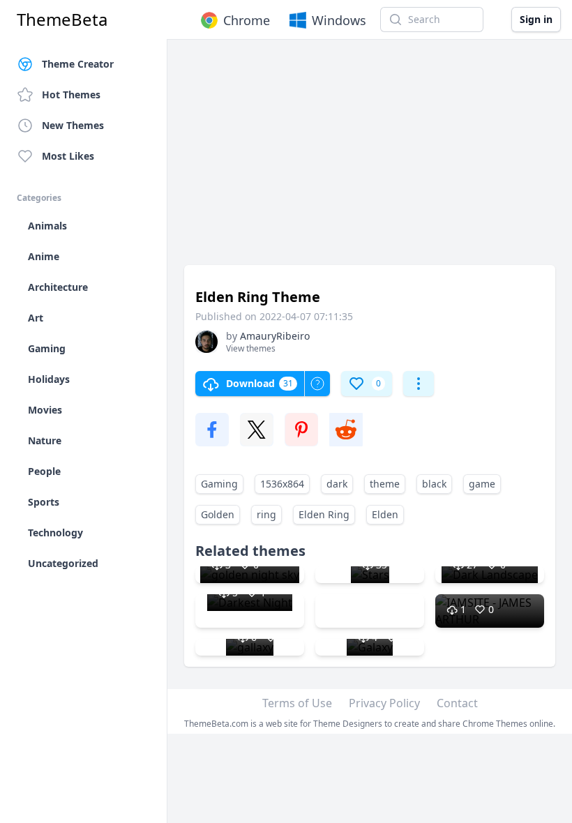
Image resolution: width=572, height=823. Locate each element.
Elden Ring (324, 514)
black (434, 483)
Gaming (219, 483)
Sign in (536, 19)
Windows (339, 20)
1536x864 (282, 483)
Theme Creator (78, 63)
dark (336, 483)
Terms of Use (297, 703)
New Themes (73, 125)
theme (385, 483)
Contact (457, 703)
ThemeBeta (62, 19)
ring (266, 514)
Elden (385, 514)
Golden (217, 514)
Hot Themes (71, 94)
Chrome (246, 20)
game (482, 483)
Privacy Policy (384, 703)
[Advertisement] (369, 159)
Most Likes (68, 156)
